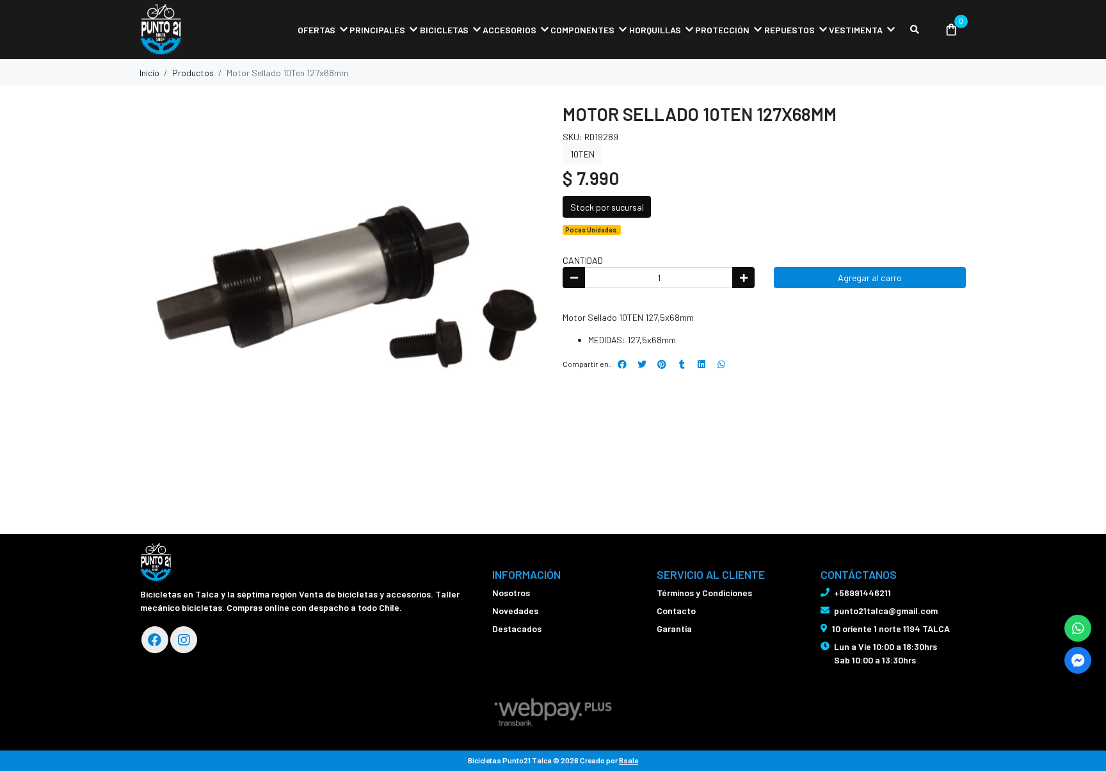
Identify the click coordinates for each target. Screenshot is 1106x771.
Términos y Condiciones (704, 592)
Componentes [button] (582, 29)
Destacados (516, 628)
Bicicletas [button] (444, 29)
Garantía (674, 628)
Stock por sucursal (607, 207)
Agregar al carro (870, 277)
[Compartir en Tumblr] (682, 364)
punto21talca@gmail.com (886, 610)
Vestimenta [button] (856, 29)
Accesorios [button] (509, 29)
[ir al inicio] (156, 562)
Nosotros (511, 592)
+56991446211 (862, 592)
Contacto (676, 610)
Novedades (515, 610)
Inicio (149, 72)
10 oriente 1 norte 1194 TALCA (891, 628)
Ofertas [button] (316, 29)
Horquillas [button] (655, 29)
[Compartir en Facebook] (622, 364)
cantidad (583, 260)
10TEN (582, 154)
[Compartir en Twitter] (642, 364)
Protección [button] (722, 29)
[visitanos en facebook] (154, 639)
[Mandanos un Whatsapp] (1077, 628)
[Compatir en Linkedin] (701, 364)
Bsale (628, 760)
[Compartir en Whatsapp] (721, 364)
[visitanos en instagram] (183, 639)
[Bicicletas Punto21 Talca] (204, 29)
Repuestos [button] (789, 29)
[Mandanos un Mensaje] (1077, 660)
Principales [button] (377, 29)
